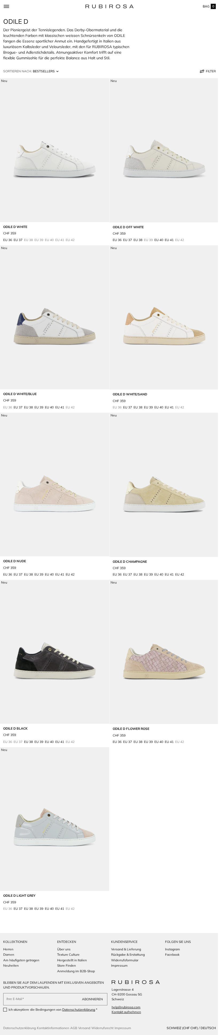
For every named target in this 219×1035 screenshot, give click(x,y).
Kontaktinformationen (53, 1028)
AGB (73, 1028)
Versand (84, 1028)
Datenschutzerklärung (78, 1010)
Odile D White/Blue (20, 389)
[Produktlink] (53, 160)
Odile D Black (15, 718)
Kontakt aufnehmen (124, 1012)
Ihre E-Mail (14, 999)
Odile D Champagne (128, 554)
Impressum (123, 1028)
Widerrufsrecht (102, 1028)
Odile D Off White (126, 224)
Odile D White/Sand (128, 389)
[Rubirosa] (134, 982)
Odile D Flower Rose (129, 718)
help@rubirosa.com (124, 1007)
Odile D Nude (14, 553)
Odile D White (15, 224)
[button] (6, 6)
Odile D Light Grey (19, 882)
